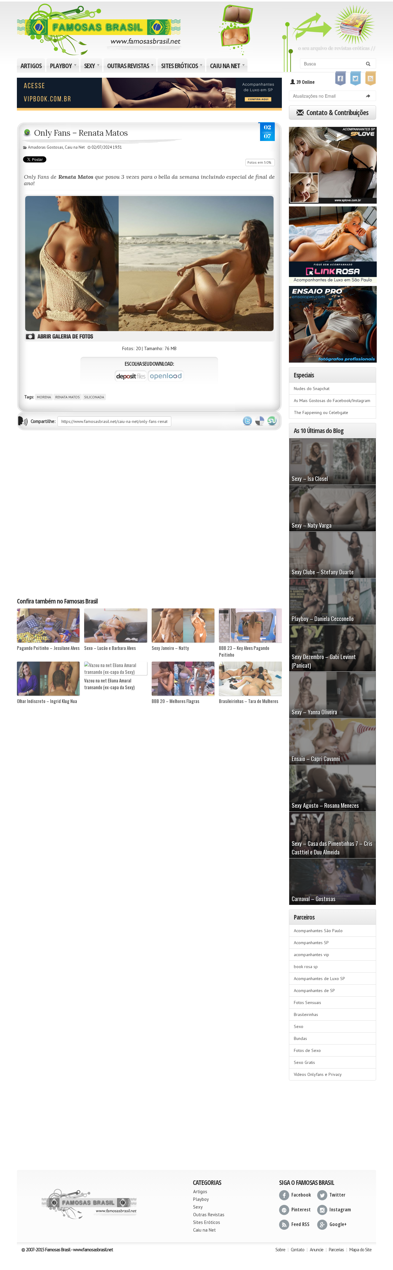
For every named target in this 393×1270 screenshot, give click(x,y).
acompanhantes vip (311, 954)
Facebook (301, 1194)
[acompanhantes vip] (149, 93)
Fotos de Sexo (307, 1050)
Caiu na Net (228, 66)
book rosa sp (306, 966)
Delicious (259, 421)
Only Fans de (58, 176)
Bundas (300, 1038)
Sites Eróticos (182, 66)
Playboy (64, 66)
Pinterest (301, 1209)
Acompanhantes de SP (314, 990)
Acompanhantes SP (311, 942)
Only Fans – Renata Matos (81, 132)
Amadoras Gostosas (45, 147)
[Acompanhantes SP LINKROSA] (333, 243)
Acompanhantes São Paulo (318, 930)
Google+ (338, 1224)
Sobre (280, 1249)
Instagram (340, 1209)
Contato (297, 1249)
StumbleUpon (272, 421)
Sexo (298, 1026)
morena (44, 397)
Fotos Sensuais (307, 1002)
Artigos (31, 65)
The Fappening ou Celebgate (321, 412)
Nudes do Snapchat (311, 388)
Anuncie (316, 1249)
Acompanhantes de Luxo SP (319, 978)
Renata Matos (67, 397)
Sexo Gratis (304, 1062)
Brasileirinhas (306, 1014)
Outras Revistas (131, 66)
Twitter (247, 421)
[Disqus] (149, 513)
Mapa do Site (360, 1249)
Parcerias (336, 1249)
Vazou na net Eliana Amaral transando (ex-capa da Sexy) (109, 683)
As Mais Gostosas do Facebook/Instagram (332, 400)
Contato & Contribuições (336, 112)
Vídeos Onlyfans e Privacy (318, 1074)
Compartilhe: (43, 421)
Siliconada (94, 397)
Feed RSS (300, 1224)
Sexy (92, 66)
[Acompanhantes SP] (333, 163)
